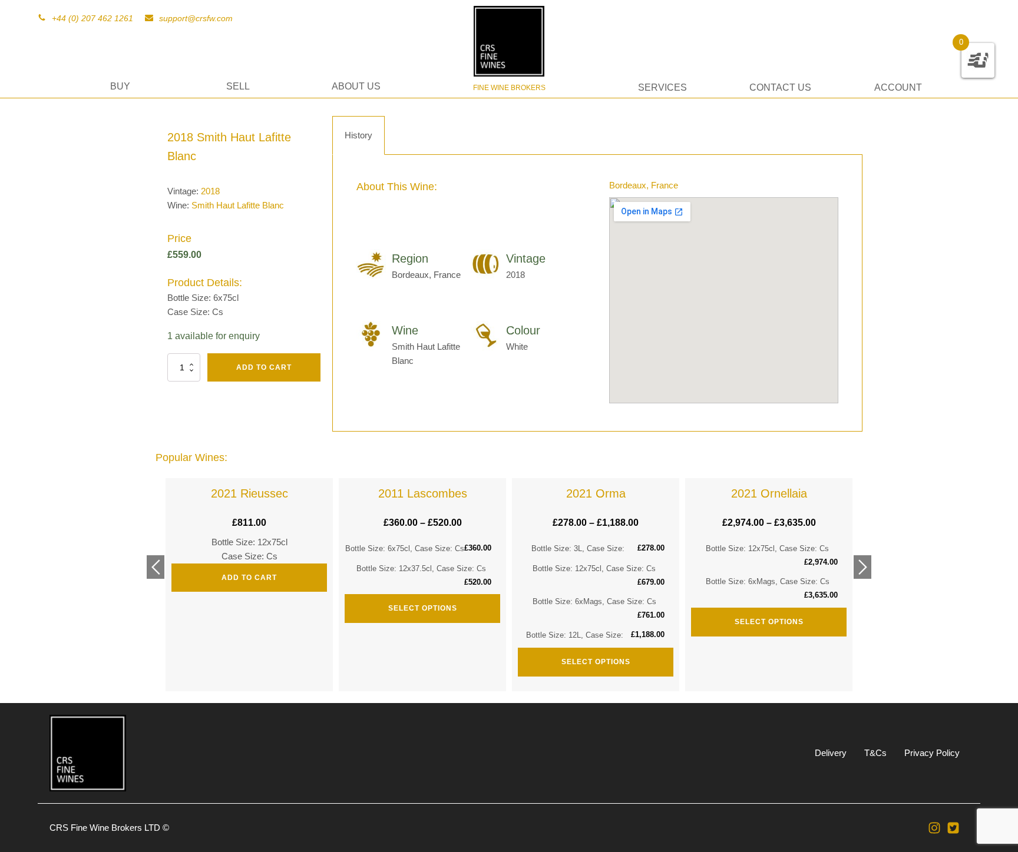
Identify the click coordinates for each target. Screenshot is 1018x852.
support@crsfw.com (196, 18)
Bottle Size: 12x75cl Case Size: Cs (249, 534)
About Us (356, 86)
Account (898, 87)
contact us (780, 87)
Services (662, 87)
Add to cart (264, 367)
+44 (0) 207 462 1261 (92, 18)
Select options (422, 608)
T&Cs (875, 753)
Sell (238, 86)
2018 (210, 191)
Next (862, 567)
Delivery (831, 753)
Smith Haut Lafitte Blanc (237, 205)
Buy (120, 86)
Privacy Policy (932, 753)
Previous (155, 567)
